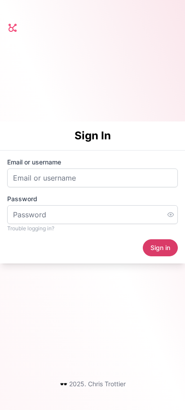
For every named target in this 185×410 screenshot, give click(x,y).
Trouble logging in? (30, 228)
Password (22, 199)
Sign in (160, 247)
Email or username (34, 162)
